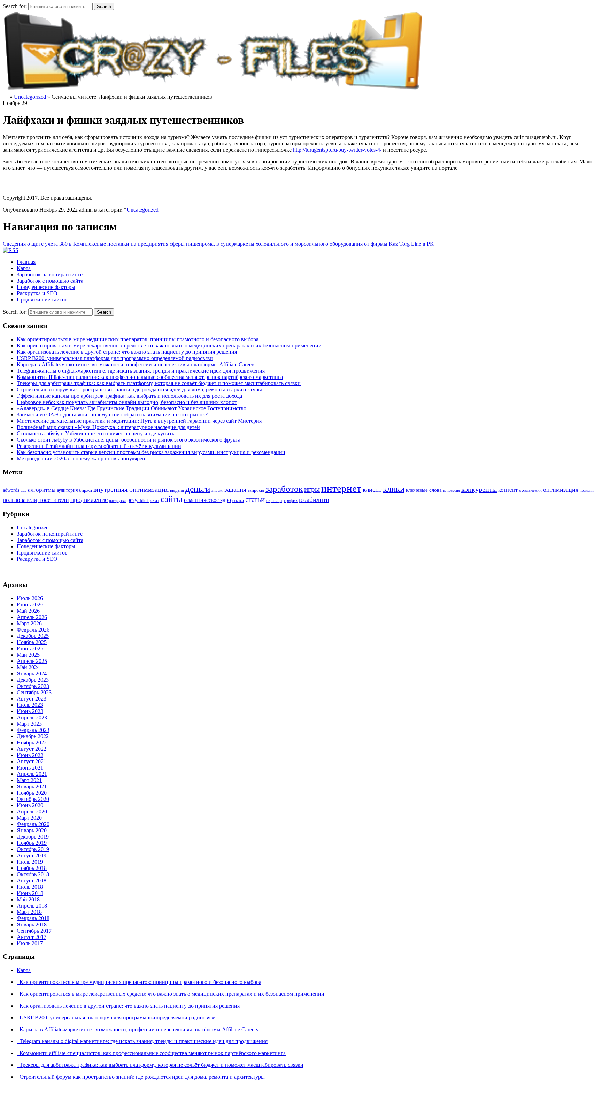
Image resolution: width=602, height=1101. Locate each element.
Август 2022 (31, 749)
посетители (53, 499)
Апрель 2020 (32, 812)
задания (235, 489)
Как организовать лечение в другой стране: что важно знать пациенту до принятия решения (127, 352)
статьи (255, 499)
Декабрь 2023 (33, 680)
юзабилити (314, 499)
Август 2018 (31, 881)
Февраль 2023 (33, 730)
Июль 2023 (30, 705)
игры (312, 489)
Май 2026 (28, 611)
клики (393, 489)
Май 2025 (28, 655)
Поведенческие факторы (46, 287)
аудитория (67, 490)
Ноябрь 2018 (32, 868)
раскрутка (117, 501)
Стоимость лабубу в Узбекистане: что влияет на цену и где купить (95, 433)
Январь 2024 (32, 673)
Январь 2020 (32, 830)
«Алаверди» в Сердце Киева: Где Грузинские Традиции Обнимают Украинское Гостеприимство (131, 408)
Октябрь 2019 (33, 849)
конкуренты (479, 489)
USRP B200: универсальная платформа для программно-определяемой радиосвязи (115, 358)
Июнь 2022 (30, 755)
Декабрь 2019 (33, 837)
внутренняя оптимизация (131, 489)
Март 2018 (29, 912)
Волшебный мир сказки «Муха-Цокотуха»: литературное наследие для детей (108, 427)
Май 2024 (28, 667)
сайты (172, 499)
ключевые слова (424, 490)
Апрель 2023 (32, 717)
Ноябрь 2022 (32, 743)
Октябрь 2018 (33, 874)
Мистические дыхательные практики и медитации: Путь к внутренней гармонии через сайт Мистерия (139, 421)
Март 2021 (29, 780)
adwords (11, 490)
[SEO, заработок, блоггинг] (214, 89)
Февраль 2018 (33, 918)
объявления (530, 490)
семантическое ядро (207, 500)
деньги (197, 489)
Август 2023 (31, 699)
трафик (291, 500)
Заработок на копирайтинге (50, 274)
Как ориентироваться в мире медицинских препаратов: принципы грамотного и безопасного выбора (137, 339)
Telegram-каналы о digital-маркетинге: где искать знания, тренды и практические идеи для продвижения (141, 371)
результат (138, 500)
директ (217, 490)
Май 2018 (28, 899)
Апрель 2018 (32, 906)
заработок (284, 489)
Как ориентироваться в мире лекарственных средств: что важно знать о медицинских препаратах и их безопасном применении (169, 346)
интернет (341, 488)
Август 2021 (31, 761)
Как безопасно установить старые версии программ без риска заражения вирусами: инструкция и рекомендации (151, 452)
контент (508, 490)
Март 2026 (29, 623)
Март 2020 (29, 818)
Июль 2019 (30, 862)
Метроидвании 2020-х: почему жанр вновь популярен (81, 458)
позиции (587, 490)
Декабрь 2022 (33, 736)
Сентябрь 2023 (34, 692)
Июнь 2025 (30, 648)
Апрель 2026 (32, 617)
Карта (24, 268)
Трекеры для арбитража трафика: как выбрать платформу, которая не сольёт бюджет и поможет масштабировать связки (159, 383)
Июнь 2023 (30, 711)
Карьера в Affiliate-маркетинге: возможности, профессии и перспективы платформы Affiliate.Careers (136, 364)
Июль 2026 (30, 598)
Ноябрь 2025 (32, 642)
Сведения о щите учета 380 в (37, 244)
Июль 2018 (30, 887)
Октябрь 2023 (33, 686)
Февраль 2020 (33, 824)
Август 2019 (31, 855)
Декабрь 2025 (33, 636)
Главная (26, 262)
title (23, 490)
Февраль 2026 (33, 630)
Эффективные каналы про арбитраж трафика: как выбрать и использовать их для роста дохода (129, 396)
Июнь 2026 (30, 604)
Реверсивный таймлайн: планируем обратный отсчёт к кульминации (99, 446)
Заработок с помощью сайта (50, 281)
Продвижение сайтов (42, 300)
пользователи (20, 500)
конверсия (451, 490)
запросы (256, 490)
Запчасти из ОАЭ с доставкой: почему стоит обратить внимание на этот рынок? (112, 415)
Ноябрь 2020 (32, 793)
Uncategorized (30, 97)
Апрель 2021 (32, 774)
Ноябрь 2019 (32, 843)
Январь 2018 (32, 924)
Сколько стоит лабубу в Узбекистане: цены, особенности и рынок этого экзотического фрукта (128, 440)
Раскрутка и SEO (37, 293)
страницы (274, 501)
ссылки (238, 501)
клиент (372, 489)
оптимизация (560, 489)
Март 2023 (29, 724)
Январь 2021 (32, 786)
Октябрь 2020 (33, 799)
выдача (177, 490)
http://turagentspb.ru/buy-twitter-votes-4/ (337, 150)
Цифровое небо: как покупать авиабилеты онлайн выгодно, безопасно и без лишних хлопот (127, 402)
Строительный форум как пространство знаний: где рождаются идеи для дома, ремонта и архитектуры (139, 389)
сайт (154, 500)
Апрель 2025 (32, 661)
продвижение (89, 499)
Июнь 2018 (30, 893)
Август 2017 (31, 937)
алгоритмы (41, 490)
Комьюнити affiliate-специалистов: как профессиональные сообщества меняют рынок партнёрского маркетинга (150, 377)
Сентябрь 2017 (34, 931)
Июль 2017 (30, 943)
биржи (85, 490)
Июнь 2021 (30, 768)
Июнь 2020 (30, 805)
